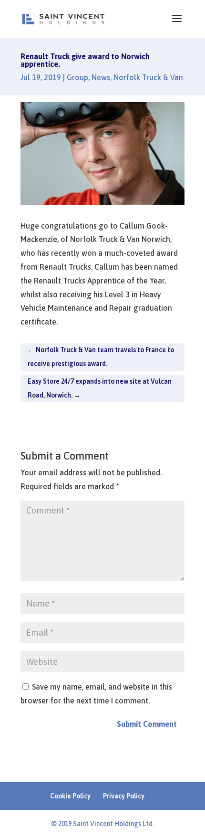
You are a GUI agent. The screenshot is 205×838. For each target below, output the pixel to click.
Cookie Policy (70, 796)
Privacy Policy (123, 796)
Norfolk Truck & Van (148, 77)
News (101, 77)
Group (77, 77)
